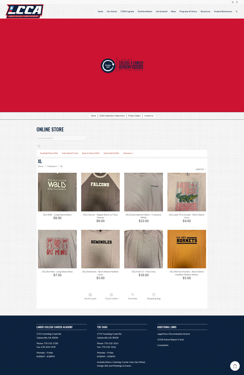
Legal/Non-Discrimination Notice (173, 333)
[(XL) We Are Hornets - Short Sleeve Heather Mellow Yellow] (186, 249)
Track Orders (111, 298)
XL (61, 166)
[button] (235, 366)
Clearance (52, 166)
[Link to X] (233, 2)
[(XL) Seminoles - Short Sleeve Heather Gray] (100, 249)
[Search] (236, 11)
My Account (90, 298)
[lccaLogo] (24, 11)
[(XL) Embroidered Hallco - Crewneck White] (143, 192)
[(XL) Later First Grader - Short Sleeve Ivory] (186, 192)
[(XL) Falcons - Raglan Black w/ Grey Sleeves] (100, 192)
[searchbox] (61, 138)
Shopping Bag (154, 298)
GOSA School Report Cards (170, 339)
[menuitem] (100, 11)
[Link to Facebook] (237, 2)
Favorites (132, 298)
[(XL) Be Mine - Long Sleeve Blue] (57, 249)
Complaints (162, 345)
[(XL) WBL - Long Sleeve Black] (57, 192)
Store (40, 166)
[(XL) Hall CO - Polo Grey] (143, 249)
